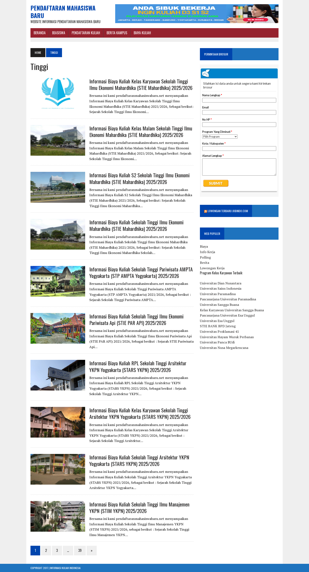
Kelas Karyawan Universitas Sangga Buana (232, 310)
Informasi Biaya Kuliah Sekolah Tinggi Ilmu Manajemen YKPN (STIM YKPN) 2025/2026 (139, 507)
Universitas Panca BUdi (217, 342)
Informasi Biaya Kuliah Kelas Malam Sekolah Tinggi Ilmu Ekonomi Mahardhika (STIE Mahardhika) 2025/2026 (140, 131)
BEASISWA (58, 32)
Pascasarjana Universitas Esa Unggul (227, 315)
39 (80, 550)
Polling (205, 257)
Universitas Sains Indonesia (220, 288)
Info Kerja (207, 252)
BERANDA (40, 32)
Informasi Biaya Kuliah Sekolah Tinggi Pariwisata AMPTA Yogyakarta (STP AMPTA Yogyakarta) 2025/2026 (141, 272)
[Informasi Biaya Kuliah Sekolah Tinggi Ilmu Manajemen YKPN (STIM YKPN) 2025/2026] (57, 528)
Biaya (204, 246)
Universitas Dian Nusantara (220, 283)
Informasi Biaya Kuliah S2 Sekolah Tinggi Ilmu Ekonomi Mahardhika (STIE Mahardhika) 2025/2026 (139, 178)
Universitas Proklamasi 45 (219, 331)
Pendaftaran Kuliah (86, 32)
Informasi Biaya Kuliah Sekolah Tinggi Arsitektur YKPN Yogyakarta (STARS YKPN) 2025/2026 (139, 460)
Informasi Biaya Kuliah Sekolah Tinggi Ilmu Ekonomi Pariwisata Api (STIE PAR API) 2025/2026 (136, 319)
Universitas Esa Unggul (217, 320)
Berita (204, 262)
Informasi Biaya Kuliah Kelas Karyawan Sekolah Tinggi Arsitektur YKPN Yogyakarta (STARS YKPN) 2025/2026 (140, 413)
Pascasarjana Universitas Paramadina (228, 299)
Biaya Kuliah (142, 32)
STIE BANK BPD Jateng (218, 326)
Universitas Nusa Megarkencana (224, 347)
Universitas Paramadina (218, 294)
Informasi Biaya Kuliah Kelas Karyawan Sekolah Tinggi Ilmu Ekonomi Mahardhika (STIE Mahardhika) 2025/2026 (141, 84)
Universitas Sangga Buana (219, 304)
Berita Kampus (117, 32)
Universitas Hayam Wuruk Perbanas (227, 337)
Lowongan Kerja (212, 268)
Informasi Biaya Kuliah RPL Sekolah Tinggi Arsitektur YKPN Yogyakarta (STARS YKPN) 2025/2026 (137, 366)
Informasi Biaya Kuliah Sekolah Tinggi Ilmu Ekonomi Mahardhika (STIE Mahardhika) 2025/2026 (136, 225)
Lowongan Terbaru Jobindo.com (228, 211)
